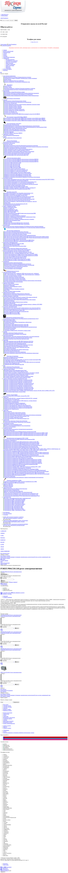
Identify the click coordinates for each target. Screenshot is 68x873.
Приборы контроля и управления (10, 296)
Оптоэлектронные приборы (9, 272)
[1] (1, 574)
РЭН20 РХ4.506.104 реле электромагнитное (10, 649)
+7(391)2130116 (4, 15)
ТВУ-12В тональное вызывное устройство (12, 518)
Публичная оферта (7, 69)
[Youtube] (3, 737)
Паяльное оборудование (8, 283)
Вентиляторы (6, 90)
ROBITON (3, 540)
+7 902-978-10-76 (4, 14)
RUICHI (2, 542)
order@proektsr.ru (4, 18)
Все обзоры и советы (5, 555)
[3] (3, 574)
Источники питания (7, 178)
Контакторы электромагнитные (10, 242)
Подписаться (16, 702)
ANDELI (3, 533)
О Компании (6, 58)
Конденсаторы (6, 225)
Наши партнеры (9, 63)
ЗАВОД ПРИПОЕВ (5, 551)
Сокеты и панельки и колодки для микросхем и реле (15, 378)
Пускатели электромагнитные (10, 306)
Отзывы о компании (10, 64)
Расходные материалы (8, 335)
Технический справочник (9, 57)
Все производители (5, 553)
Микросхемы (6, 247)
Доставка (5, 56)
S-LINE (2, 544)
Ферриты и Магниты (8, 484)
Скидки (5, 53)
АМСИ (2, 549)
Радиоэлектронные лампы (9, 319)
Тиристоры (5, 410)
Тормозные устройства (8, 134)
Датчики (5, 99)
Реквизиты (8, 67)
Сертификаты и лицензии (12, 60)
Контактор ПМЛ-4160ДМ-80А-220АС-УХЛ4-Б (13, 521)
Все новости (3, 689)
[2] (2, 574)
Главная (5, 50)
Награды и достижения (11, 62)
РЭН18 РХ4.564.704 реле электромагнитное (10, 616)
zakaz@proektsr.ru (12, 44)
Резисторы (5, 340)
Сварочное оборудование (9, 369)
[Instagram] (3, 739)
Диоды (4, 136)
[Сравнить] (2, 629)
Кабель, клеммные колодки (9, 206)
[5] (6, 574)
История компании (10, 59)
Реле (4, 365)
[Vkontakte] (3, 738)
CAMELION (3, 531)
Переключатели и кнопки (9, 292)
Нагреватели (6, 261)
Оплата (5, 54)
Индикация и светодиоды (9, 143)
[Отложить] (2, 630)
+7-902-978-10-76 (34, 42)
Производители (6, 52)
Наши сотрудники (10, 65)
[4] (5, 574)
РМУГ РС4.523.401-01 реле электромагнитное (11, 672)
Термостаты (6, 397)
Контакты (5, 70)
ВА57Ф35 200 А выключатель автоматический (13, 525)
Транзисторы (6, 419)
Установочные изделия (8, 423)
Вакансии (8, 66)
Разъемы (5, 331)
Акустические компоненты (9, 76)
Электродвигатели (7, 487)
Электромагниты (7, 497)
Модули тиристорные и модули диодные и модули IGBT (16, 250)
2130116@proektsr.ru (6, 45)
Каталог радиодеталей (8, 51)
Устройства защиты (7, 428)
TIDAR (2, 546)
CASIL (2, 535)
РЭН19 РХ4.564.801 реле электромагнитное (10, 633)
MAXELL (3, 537)
